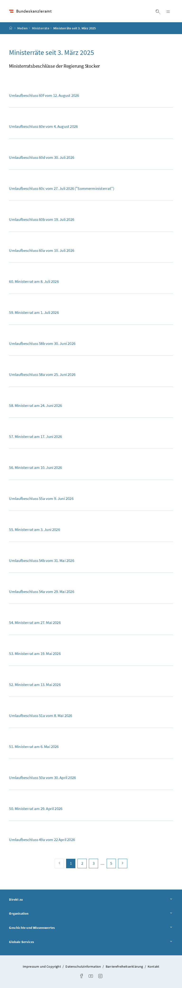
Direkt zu (29, 899)
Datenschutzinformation (83, 966)
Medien (22, 28)
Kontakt (153, 966)
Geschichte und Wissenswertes (45, 927)
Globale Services (34, 941)
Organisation (32, 913)
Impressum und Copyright (42, 966)
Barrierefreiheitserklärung (125, 966)
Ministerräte (40, 28)
